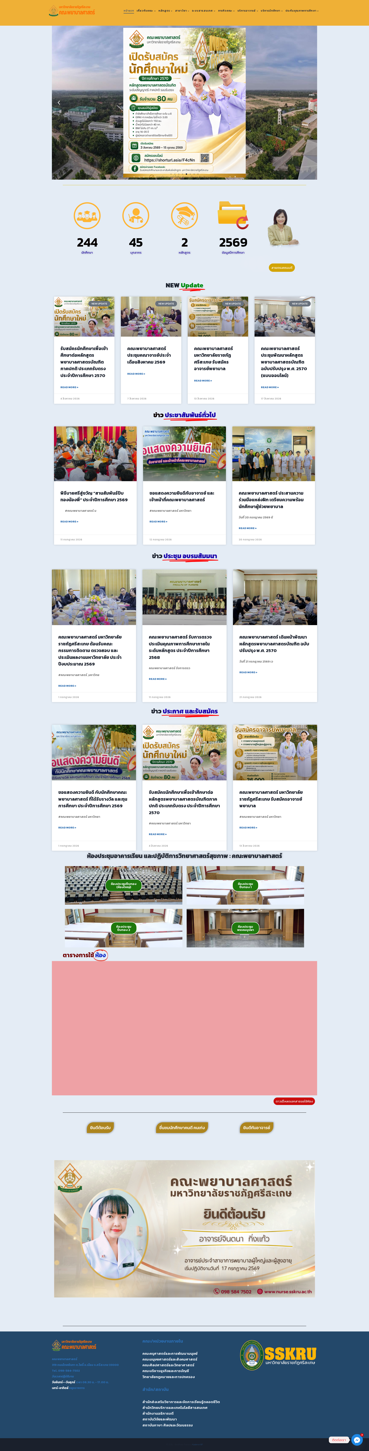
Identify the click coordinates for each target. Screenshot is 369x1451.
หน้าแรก (129, 11)
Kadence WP (197, 1444)
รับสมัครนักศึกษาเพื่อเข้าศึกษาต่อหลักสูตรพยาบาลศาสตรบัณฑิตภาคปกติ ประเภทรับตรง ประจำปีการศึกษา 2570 (84, 362)
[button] (59, 102)
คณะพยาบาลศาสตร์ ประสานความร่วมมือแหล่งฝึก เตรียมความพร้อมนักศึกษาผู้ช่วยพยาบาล (271, 500)
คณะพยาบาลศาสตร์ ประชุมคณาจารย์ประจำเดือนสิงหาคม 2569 (149, 355)
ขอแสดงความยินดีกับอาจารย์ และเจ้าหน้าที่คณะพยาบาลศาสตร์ (181, 496)
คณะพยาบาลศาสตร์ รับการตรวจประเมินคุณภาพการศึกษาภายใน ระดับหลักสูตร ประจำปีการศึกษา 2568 (180, 647)
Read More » (69, 387)
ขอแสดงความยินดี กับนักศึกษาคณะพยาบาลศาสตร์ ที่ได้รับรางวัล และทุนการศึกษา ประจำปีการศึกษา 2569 (92, 799)
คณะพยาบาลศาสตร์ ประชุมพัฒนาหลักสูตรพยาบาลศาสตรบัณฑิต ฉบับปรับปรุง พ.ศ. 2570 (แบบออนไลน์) (284, 362)
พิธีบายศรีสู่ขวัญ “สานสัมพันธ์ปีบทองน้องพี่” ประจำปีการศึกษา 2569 (94, 496)
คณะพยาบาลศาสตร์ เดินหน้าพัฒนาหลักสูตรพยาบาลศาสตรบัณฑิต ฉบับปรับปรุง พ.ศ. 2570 (274, 644)
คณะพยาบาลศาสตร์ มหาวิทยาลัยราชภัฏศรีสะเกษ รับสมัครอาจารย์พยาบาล (213, 358)
